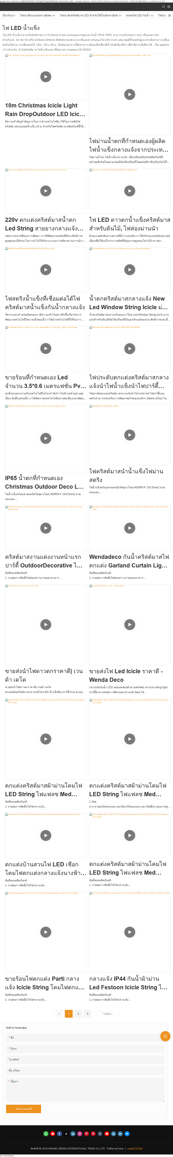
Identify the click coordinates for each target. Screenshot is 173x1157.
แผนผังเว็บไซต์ (134, 1148)
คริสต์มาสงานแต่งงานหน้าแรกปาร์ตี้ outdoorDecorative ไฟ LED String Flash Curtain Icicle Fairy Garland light (43, 562)
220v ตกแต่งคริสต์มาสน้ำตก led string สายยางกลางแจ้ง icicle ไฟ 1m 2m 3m (41, 225)
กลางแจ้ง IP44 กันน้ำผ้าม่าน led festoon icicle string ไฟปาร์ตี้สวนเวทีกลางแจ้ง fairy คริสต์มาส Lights (127, 983)
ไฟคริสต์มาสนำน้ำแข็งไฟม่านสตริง (126, 475)
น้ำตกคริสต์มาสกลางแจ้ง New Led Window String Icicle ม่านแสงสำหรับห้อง (129, 303)
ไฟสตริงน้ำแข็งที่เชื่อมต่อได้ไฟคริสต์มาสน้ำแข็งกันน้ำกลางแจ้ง (45, 302)
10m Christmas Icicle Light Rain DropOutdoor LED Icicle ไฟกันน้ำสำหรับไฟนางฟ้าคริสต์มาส (44, 110)
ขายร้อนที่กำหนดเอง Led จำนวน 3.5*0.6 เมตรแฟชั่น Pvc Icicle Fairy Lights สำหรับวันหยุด (44, 382)
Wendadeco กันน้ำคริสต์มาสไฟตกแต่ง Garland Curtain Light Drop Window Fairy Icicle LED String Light (129, 562)
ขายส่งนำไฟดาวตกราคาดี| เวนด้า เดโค (44, 675)
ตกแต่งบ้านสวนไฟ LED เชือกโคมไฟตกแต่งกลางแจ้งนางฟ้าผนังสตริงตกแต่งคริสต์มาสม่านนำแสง (43, 869)
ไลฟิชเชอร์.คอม (115, 1148)
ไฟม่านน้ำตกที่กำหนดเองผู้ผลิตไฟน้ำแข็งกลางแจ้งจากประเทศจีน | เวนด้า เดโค (127, 146)
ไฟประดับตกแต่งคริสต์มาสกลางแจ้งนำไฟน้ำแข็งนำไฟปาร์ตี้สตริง (129, 382)
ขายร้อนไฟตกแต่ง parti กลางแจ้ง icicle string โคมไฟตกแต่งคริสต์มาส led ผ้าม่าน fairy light (45, 983)
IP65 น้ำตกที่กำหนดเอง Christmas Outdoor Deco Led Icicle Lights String (45, 483)
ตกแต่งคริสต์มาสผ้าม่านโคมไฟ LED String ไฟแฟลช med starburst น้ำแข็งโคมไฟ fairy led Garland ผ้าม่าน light (43, 790)
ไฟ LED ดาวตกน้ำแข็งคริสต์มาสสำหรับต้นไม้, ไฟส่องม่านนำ (129, 224)
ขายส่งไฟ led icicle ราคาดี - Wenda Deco (126, 675)
